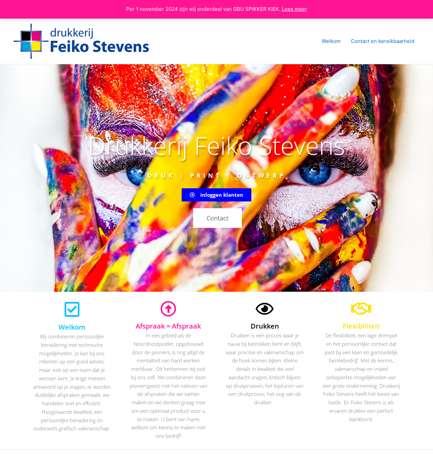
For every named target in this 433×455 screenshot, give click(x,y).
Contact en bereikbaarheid (382, 41)
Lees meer (294, 9)
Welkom (331, 41)
